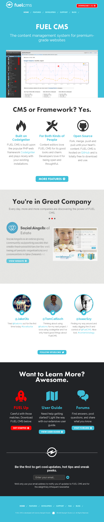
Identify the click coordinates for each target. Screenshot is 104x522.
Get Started (19, 428)
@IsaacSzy (83, 319)
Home (26, 12)
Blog (74, 12)
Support (64, 12)
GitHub (85, 152)
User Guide (52, 407)
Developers (50, 12)
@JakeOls (22, 319)
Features (37, 12)
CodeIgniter (28, 152)
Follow (50, 352)
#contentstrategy (86, 332)
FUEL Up (21, 407)
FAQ (70, 506)
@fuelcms (17, 323)
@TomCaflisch (52, 319)
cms (23, 5)
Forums (83, 407)
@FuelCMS (86, 329)
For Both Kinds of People (52, 138)
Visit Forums (81, 428)
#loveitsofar (27, 326)
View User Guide (50, 431)
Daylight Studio (45, 513)
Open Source (82, 136)
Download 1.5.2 (85, 6)
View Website (16, 260)
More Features (50, 179)
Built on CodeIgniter (21, 138)
